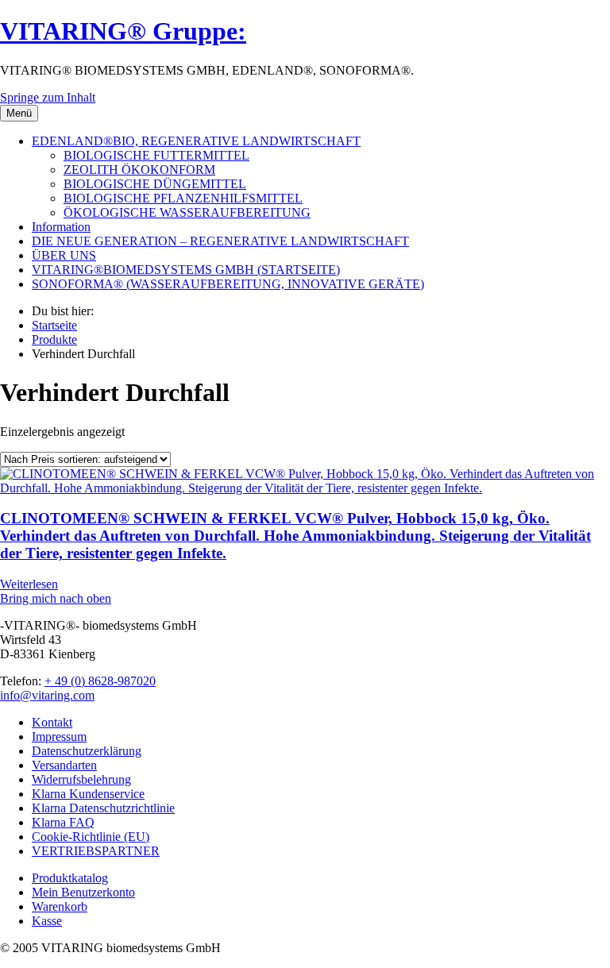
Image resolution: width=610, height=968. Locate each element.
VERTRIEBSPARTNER (96, 851)
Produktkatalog (70, 878)
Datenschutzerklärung (86, 751)
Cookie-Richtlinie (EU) (90, 836)
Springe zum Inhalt (47, 97)
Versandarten (64, 765)
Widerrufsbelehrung (81, 779)
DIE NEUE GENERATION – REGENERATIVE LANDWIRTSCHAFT (220, 241)
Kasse (47, 921)
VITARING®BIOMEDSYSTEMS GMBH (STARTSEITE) (186, 269)
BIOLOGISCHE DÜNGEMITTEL (155, 184)
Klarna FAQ (63, 822)
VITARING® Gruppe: (123, 31)
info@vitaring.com (47, 695)
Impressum (59, 736)
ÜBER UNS (64, 255)
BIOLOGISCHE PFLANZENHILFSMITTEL (183, 198)
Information (61, 226)
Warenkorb (59, 906)
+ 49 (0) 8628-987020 (100, 681)
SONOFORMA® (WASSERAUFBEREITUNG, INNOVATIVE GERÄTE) (228, 284)
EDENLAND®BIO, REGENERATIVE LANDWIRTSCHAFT (196, 141)
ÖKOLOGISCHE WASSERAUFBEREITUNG (187, 212)
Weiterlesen (29, 584)
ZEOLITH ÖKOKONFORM (139, 169)
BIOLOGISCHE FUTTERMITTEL (156, 155)
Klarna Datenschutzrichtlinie (103, 808)
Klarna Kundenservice (88, 793)
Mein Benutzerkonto (83, 892)
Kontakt (52, 722)
